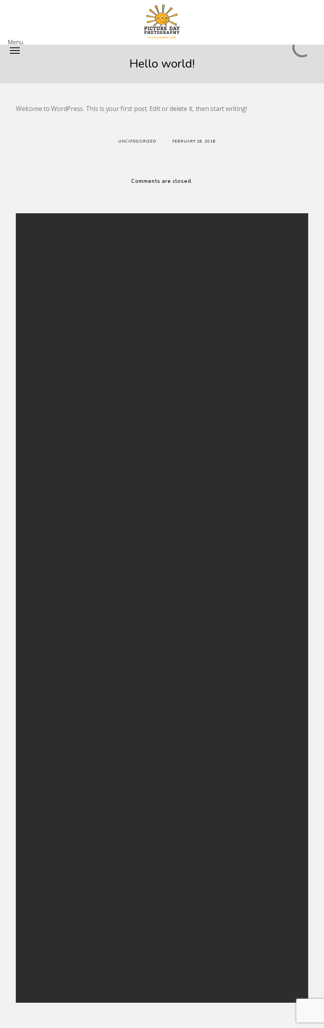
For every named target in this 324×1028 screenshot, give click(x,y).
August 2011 (117, 453)
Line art (112, 910)
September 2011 (122, 443)
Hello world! (117, 299)
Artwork (112, 900)
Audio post (116, 338)
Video (110, 583)
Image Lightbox (121, 319)
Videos (111, 948)
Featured (114, 507)
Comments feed (121, 646)
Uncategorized (137, 141)
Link (108, 535)
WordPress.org (121, 656)
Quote (111, 554)
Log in (110, 627)
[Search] (210, 250)
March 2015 (117, 434)
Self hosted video (123, 328)
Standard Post (119, 309)
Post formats (118, 545)
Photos (111, 929)
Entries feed (117, 636)
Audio (110, 497)
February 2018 (120, 415)
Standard (114, 564)
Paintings (114, 920)
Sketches (113, 939)
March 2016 (117, 424)
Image (110, 525)
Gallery (111, 516)
